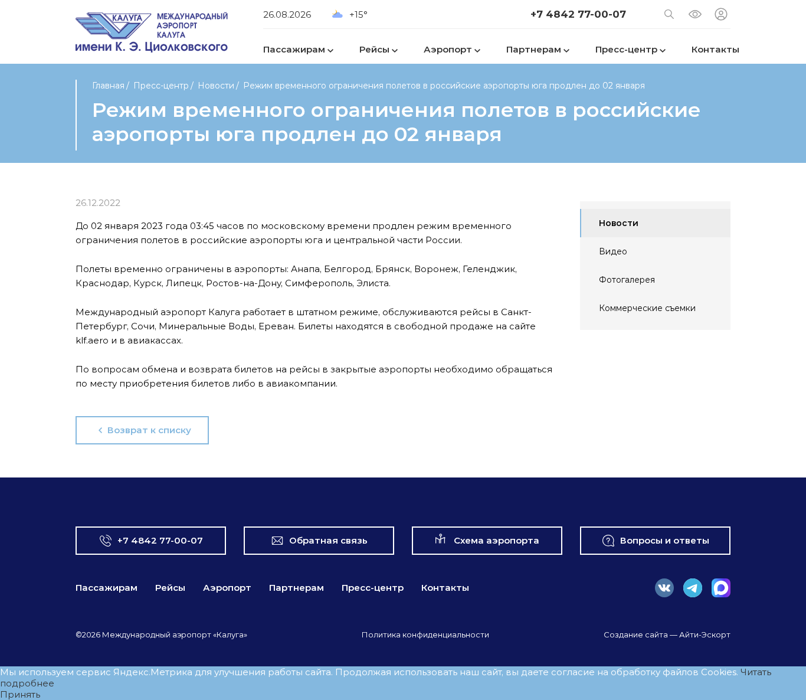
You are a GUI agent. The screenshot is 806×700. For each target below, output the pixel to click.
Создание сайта (636, 634)
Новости (216, 85)
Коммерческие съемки (647, 308)
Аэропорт (227, 587)
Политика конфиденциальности (425, 634)
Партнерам (296, 587)
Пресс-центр (161, 85)
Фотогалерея (627, 279)
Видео (613, 251)
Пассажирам (106, 587)
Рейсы (170, 587)
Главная (108, 85)
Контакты (445, 587)
